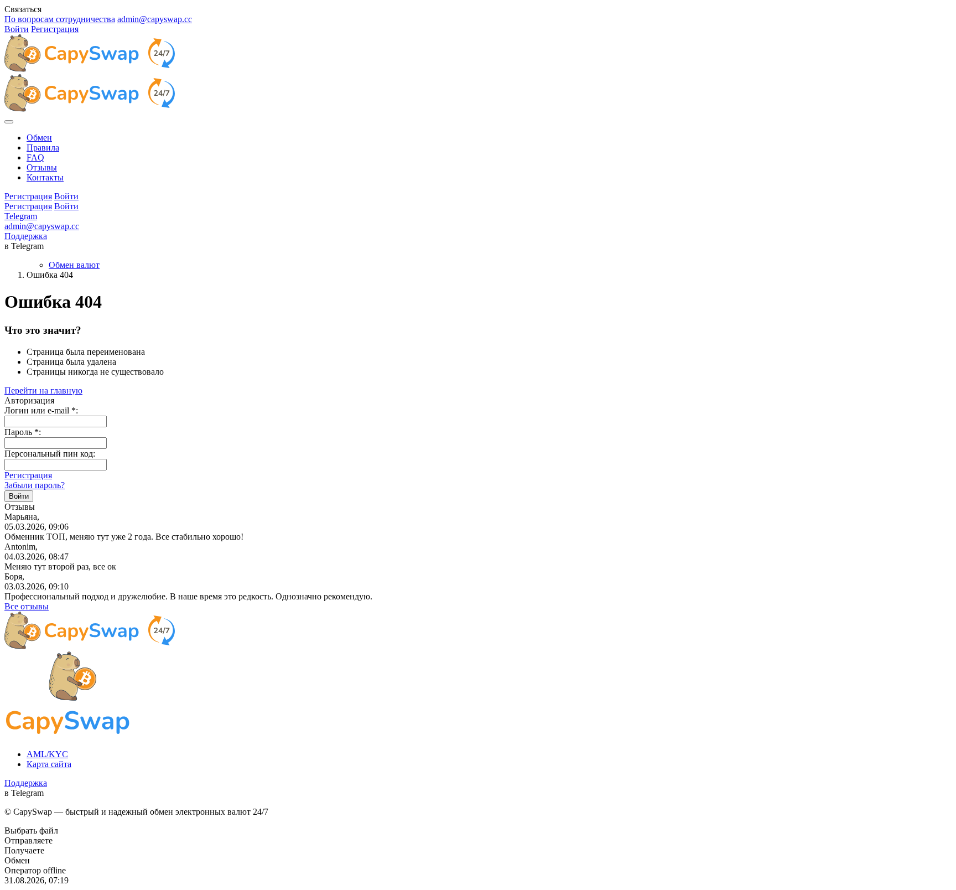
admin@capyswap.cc (154, 19)
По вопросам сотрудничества (59, 19)
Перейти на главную (43, 390)
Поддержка (25, 236)
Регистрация (55, 29)
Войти (16, 29)
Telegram (20, 216)
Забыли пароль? (34, 485)
